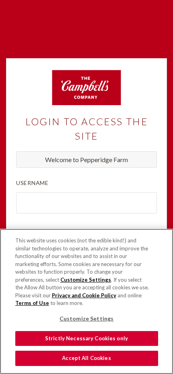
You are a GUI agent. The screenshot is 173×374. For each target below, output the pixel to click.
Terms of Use (32, 303)
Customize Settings (85, 279)
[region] (86, 301)
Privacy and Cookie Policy (84, 295)
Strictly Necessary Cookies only (86, 338)
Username (32, 182)
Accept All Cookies (86, 358)
